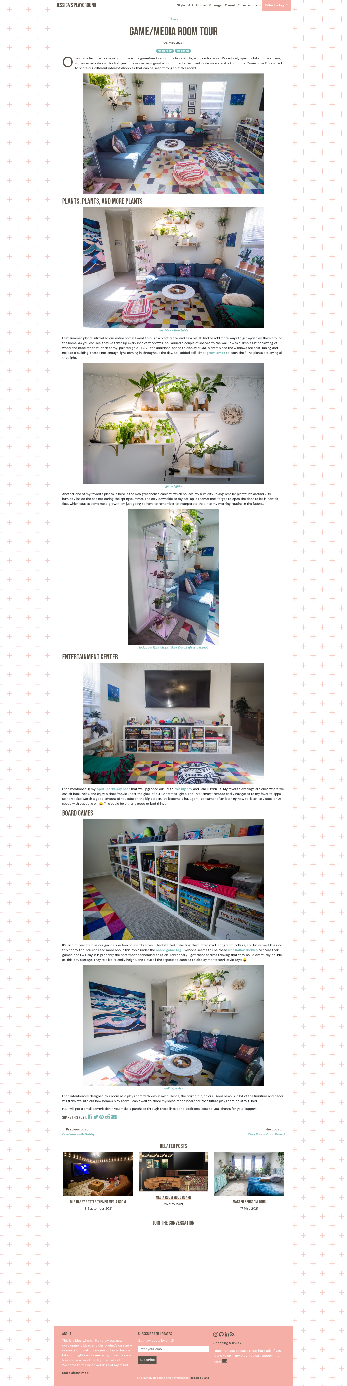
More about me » (75, 1373)
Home (201, 5)
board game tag (168, 950)
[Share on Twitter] (96, 1118)
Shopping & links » (227, 1343)
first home (182, 50)
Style (181, 5)
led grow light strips (154, 647)
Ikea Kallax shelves (243, 950)
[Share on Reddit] (108, 1118)
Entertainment (249, 5)
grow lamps (216, 353)
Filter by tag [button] (275, 5)
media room (165, 50)
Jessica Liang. (200, 1378)
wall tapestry (173, 1088)
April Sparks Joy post (113, 789)
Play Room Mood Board (266, 1134)
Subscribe (147, 1360)
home (173, 18)
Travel (230, 5)
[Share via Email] (114, 1118)
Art (190, 5)
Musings (215, 5)
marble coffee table (173, 330)
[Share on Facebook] (90, 1118)
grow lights (173, 486)
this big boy (183, 789)
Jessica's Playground (76, 5)
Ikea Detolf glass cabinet (189, 647)
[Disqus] (173, 1273)
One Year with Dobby (78, 1134)
